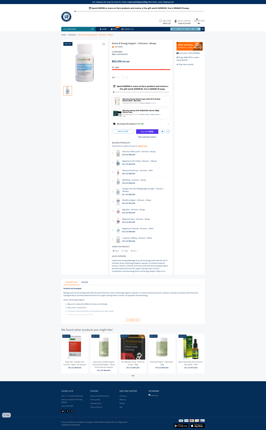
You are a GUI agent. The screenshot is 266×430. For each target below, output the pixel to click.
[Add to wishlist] (162, 131)
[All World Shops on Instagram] (72, 411)
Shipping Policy (95, 403)
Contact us (123, 396)
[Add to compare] (168, 131)
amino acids (185, 293)
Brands (122, 403)
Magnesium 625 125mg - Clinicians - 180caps (139, 161)
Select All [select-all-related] (142, 146)
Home (63, 35)
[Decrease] (119, 77)
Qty (113, 77)
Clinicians (72, 35)
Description (71, 282)
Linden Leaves (154, 114)
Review (84, 282)
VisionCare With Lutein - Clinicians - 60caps (139, 151)
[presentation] (65, 355)
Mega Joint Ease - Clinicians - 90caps (136, 219)
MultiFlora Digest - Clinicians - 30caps (136, 200)
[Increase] (127, 77)
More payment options (147, 137)
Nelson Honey (145, 114)
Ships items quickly (186, 64)
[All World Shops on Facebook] (67, 411)
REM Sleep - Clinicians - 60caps (134, 180)
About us (122, 399)
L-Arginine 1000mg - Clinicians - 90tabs (137, 238)
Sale (120, 407)
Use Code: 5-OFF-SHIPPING (189, 53)
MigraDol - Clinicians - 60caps (133, 209)
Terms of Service (96, 407)
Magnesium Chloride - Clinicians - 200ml (137, 228)
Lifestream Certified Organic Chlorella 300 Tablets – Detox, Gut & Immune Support (103, 364)
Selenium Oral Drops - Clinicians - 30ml (137, 170)
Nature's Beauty (145, 103)
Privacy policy (95, 399)
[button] (132, 375)
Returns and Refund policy (99, 396)
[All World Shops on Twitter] (62, 411)
